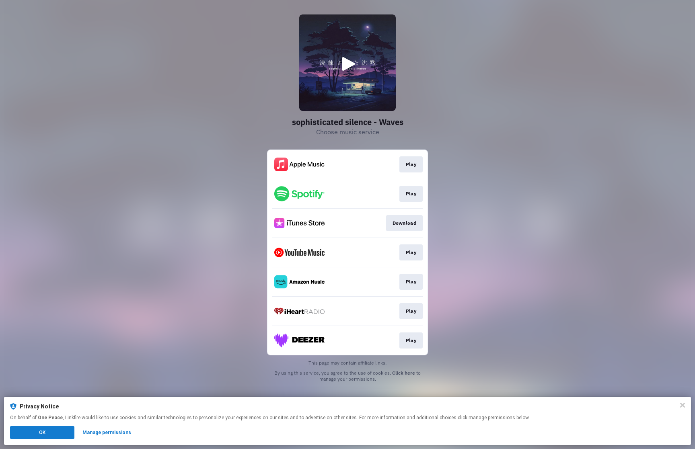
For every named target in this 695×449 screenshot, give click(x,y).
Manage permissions (106, 432)
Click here (403, 373)
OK (42, 432)
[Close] (682, 405)
